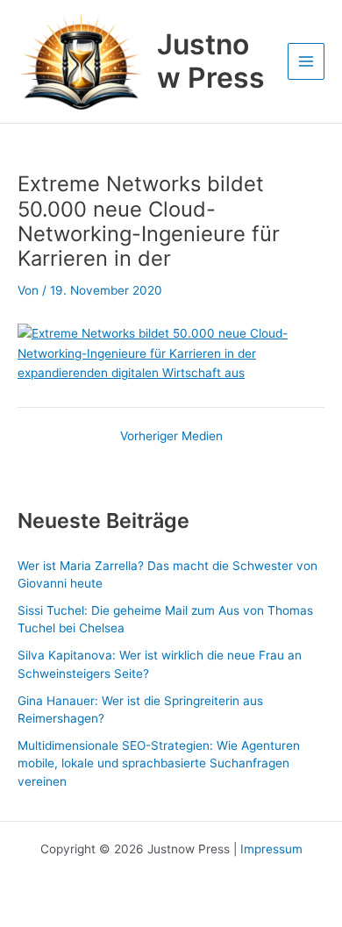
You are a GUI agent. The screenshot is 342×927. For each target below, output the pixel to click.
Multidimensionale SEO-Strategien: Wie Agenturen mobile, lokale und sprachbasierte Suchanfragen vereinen (159, 763)
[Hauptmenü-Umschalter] (306, 62)
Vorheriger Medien (171, 437)
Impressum (271, 849)
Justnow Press (211, 61)
